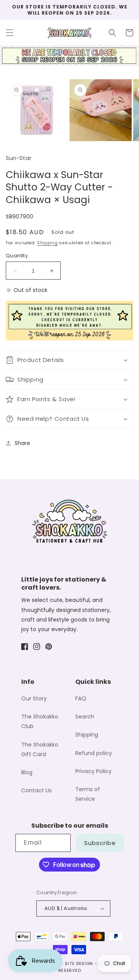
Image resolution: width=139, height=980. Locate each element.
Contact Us (36, 790)
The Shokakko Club (39, 721)
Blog (26, 772)
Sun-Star (18, 158)
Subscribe (100, 843)
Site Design (79, 963)
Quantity (17, 255)
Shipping (47, 243)
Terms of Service (87, 794)
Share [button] (22, 443)
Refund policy (93, 753)
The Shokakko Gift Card (39, 749)
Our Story (34, 698)
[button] (9, 32)
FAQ (80, 698)
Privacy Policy (93, 771)
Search (84, 716)
